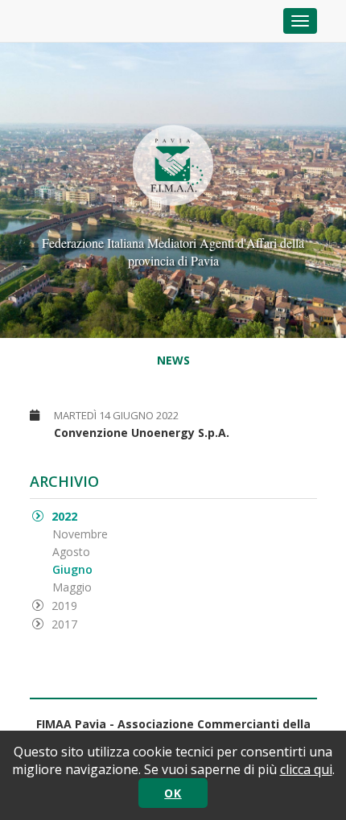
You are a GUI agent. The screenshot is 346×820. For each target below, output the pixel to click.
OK (172, 793)
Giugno (72, 569)
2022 (64, 516)
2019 (64, 605)
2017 (64, 624)
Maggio (72, 587)
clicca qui (306, 769)
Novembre (80, 534)
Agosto (71, 551)
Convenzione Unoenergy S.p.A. (141, 432)
